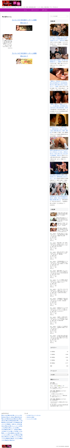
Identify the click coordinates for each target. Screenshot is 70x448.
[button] (67, 16)
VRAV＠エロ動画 (30, 417)
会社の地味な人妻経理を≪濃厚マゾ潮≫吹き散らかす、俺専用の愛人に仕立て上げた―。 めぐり (59, 176)
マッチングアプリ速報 (31, 418)
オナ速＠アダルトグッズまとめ (33, 415)
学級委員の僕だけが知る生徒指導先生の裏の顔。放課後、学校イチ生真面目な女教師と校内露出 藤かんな (59, 198)
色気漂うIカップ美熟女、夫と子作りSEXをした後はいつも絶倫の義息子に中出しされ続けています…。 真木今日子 (59, 38)
